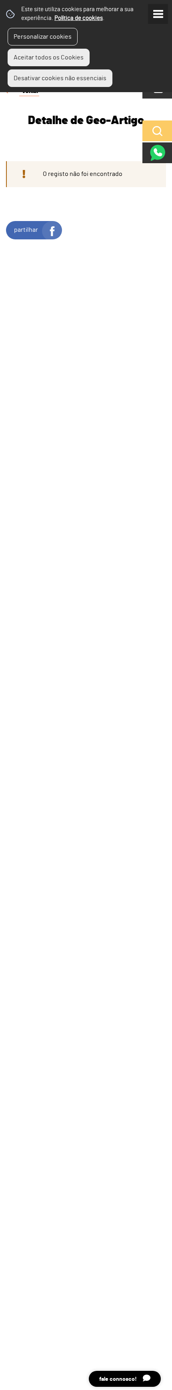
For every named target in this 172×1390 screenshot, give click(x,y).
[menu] (158, 14)
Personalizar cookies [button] (43, 37)
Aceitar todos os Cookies (49, 57)
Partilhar (26, 230)
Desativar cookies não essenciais (60, 78)
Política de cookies (78, 18)
